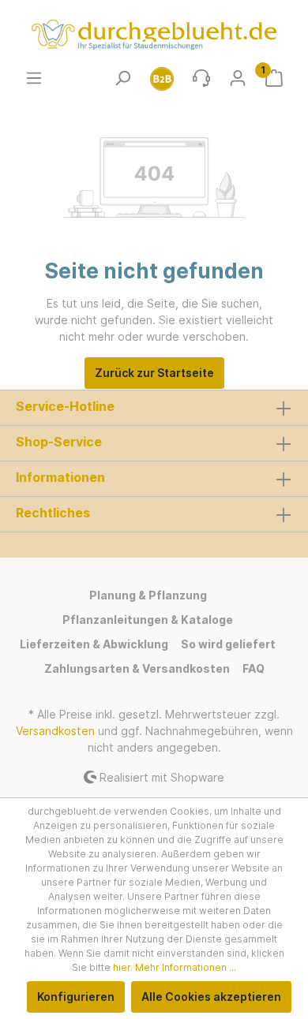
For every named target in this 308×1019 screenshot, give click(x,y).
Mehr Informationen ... (185, 967)
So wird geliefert (228, 644)
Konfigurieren (76, 996)
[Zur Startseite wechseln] (154, 34)
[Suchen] (122, 78)
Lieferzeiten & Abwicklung (94, 644)
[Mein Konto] (238, 78)
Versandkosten (55, 730)
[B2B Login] (162, 78)
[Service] (201, 78)
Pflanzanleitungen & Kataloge (147, 619)
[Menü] (34, 78)
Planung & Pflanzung (148, 595)
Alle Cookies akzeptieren (211, 996)
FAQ (253, 668)
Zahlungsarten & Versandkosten (137, 668)
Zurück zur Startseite (154, 372)
